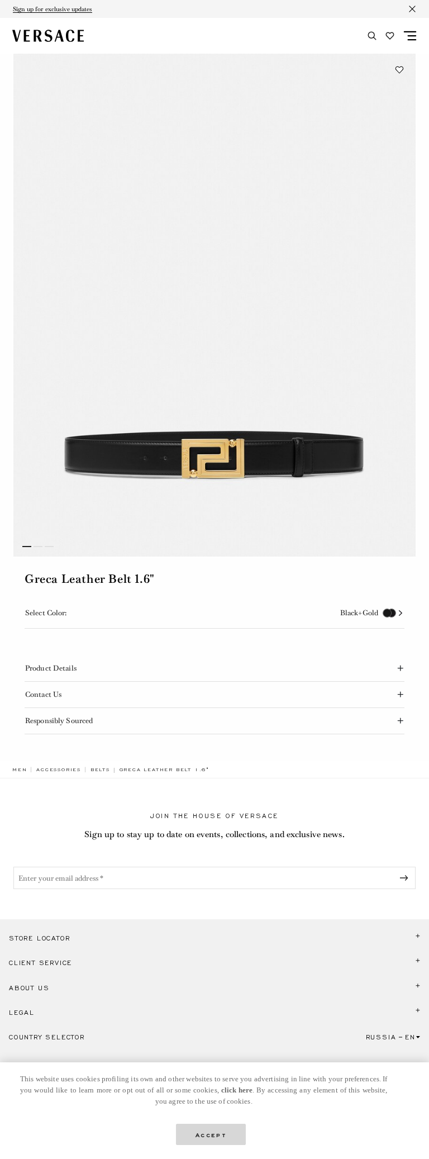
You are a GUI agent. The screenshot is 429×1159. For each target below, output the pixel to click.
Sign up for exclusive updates (52, 9)
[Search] (372, 35)
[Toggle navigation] (410, 35)
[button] (399, 69)
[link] (19, 769)
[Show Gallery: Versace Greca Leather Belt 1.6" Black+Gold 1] (214, 305)
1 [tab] (26, 546)
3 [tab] (49, 546)
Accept (211, 1134)
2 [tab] (38, 546)
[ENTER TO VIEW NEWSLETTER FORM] (406, 878)
